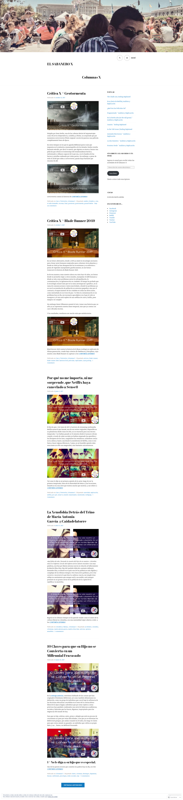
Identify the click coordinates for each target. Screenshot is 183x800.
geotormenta (79, 203)
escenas (61, 203)
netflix (49, 495)
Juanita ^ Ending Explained (116, 125)
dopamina (93, 773)
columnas (50, 629)
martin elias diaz (73, 629)
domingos (86, 773)
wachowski (81, 495)
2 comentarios (59, 631)
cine (96, 201)
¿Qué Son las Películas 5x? (116, 108)
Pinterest (112, 213)
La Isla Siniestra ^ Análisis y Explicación (121, 141)
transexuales (73, 495)
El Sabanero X (60, 64)
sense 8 (60, 495)
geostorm (71, 203)
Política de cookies (52, 796)
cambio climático (89, 201)
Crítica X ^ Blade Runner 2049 (71, 220)
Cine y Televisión (61, 201)
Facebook (112, 208)
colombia (95, 627)
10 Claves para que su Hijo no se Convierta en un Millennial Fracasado (71, 651)
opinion (88, 629)
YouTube (112, 222)
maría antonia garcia (60, 629)
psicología (63, 776)
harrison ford (63, 360)
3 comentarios (85, 776)
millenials (55, 776)
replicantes (78, 360)
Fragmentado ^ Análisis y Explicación (120, 113)
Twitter (112, 220)
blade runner (93, 358)
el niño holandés (52, 203)
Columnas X (71, 201)
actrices (86, 358)
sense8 (65, 495)
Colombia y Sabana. (62, 627)
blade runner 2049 (53, 360)
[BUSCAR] (120, 58)
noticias (82, 629)
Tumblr (112, 218)
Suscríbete (113, 173)
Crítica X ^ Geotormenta (66, 93)
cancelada (87, 492)
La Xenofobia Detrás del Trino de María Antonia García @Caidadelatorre (70, 516)
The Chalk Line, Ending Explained (118, 97)
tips (78, 776)
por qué (54, 495)
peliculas (71, 360)
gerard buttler (88, 203)
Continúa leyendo (79, 197)
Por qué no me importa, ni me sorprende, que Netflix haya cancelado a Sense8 (70, 382)
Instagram (113, 211)
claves (74, 773)
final (66, 203)
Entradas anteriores (73, 785)
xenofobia (50, 631)
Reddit (111, 215)
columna (79, 773)
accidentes (88, 627)
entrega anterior (57, 696)
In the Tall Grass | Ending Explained (119, 129)
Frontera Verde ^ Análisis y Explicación (121, 145)
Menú (133, 58)
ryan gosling (87, 360)
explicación (94, 492)
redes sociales (71, 776)
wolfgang (88, 495)
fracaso (49, 776)
